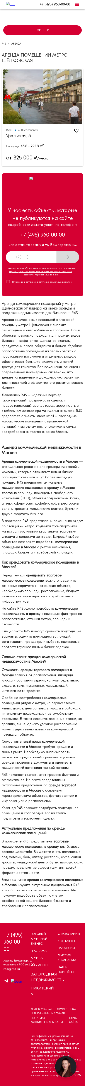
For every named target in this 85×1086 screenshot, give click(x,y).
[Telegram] (6, 981)
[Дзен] (15, 981)
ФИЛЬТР (42, 30)
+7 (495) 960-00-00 (54, 4)
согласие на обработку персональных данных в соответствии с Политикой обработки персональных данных (42, 271)
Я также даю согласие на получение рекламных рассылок (41, 282)
